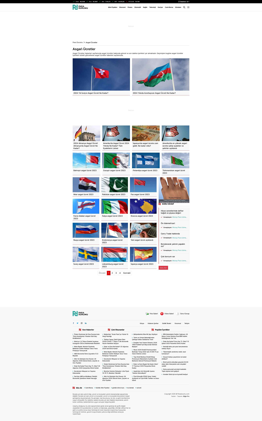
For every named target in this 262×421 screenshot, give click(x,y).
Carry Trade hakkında (170, 234)
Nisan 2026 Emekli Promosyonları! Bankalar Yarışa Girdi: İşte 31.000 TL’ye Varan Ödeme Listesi (145, 351)
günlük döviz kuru (118, 388)
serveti (139, 388)
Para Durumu (78, 42)
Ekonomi (122, 7)
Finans (130, 7)
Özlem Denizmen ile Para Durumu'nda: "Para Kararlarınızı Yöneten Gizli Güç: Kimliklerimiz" (86, 336)
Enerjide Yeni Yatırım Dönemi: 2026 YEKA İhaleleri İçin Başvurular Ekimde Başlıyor (144, 344)
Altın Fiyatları (112, 7)
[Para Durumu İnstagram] (81, 323)
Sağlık (145, 7)
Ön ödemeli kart (168, 223)
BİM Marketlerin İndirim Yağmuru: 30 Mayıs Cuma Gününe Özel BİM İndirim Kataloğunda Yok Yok (175, 336)
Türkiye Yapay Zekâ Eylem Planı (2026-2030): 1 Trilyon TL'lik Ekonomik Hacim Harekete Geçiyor (115, 341)
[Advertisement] (62, 44)
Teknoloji (152, 7)
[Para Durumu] (80, 7)
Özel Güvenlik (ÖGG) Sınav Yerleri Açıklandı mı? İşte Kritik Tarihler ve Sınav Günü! (145, 378)
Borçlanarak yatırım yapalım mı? (173, 245)
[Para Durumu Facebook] (73, 323)
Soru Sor (163, 268)
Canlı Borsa (169, 7)
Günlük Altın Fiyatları (102, 388)
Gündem (178, 7)
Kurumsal (178, 323)
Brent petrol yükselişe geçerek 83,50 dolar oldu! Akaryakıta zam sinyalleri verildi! (175, 364)
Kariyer (160, 7)
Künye (142, 323)
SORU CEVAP (168, 204)
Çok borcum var (168, 256)
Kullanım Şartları (153, 323)
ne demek (130, 388)
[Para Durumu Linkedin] (85, 323)
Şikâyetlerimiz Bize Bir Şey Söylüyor (145, 334)
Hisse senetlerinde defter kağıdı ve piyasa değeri (172, 212)
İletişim (187, 323)
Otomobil (137, 7)
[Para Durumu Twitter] (77, 323)
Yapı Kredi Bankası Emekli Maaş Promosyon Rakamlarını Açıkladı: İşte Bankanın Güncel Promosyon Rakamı (144, 359)
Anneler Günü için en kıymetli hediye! (175, 374)
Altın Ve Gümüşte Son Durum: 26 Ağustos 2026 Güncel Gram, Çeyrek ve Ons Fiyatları (86, 361)
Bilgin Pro (186, 396)
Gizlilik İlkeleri (166, 323)
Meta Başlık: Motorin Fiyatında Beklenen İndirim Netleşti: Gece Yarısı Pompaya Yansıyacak (85, 348)
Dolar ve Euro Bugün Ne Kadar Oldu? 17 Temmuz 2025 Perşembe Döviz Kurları (145, 366)
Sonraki (126, 273)
